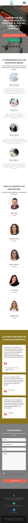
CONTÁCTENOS (14, 40)
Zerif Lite (8, 520)
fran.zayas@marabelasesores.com (14, 505)
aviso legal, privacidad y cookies (14, 35)
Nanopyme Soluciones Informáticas (12, 369)
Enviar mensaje (14, 480)
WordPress (19, 520)
